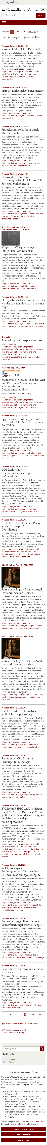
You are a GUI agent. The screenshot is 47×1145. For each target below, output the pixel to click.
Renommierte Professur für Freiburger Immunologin (17, 760)
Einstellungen (23, 1140)
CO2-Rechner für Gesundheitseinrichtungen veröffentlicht (17, 473)
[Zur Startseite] (23, 10)
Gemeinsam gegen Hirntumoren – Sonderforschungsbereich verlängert (22, 923)
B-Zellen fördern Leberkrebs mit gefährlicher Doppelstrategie (20, 713)
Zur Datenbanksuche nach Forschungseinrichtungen (15, 1031)
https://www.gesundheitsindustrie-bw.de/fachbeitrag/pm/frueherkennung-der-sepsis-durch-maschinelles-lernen (21, 163)
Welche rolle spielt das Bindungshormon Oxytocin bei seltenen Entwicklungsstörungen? (21, 872)
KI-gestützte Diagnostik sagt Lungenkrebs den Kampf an (18, 249)
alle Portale (10, 1062)
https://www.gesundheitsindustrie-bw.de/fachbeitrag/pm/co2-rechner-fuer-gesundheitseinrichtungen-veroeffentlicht (19, 509)
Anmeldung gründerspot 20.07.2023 (22, 340)
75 (24, 32)
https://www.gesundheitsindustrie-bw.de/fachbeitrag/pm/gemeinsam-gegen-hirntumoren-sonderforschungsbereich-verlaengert (23, 955)
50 (18, 32)
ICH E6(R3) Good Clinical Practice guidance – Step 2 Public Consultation (22, 526)
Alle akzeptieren (23, 1134)
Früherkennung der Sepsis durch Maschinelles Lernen (20, 131)
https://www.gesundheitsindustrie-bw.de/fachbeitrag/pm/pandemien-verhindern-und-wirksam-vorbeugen (22, 1005)
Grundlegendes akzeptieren (23, 1129)
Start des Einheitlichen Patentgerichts (23, 49)
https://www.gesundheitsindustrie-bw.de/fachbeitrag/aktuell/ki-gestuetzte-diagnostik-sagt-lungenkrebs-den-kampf (19, 286)
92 (29, 1015)
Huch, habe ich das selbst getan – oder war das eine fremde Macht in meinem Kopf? (23, 304)
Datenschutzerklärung (35, 1121)
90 (21, 1015)
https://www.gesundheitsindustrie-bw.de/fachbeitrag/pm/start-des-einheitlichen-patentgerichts (22, 115)
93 (33, 1015)
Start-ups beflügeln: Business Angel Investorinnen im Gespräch (22, 591)
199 (39, 1015)
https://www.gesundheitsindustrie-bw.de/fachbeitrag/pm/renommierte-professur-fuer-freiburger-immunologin (22, 794)
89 (17, 1015)
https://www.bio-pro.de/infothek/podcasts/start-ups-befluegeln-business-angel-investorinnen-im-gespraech (23, 697)
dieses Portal (10, 1059)
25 (12, 32)
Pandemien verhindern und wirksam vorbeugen (23, 971)
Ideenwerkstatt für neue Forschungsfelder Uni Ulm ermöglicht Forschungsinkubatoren (23, 180)
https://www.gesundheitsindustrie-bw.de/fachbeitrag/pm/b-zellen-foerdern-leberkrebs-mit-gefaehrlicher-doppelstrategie (21, 744)
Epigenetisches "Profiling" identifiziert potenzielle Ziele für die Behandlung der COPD (23, 422)
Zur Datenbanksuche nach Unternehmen (21, 1023)
